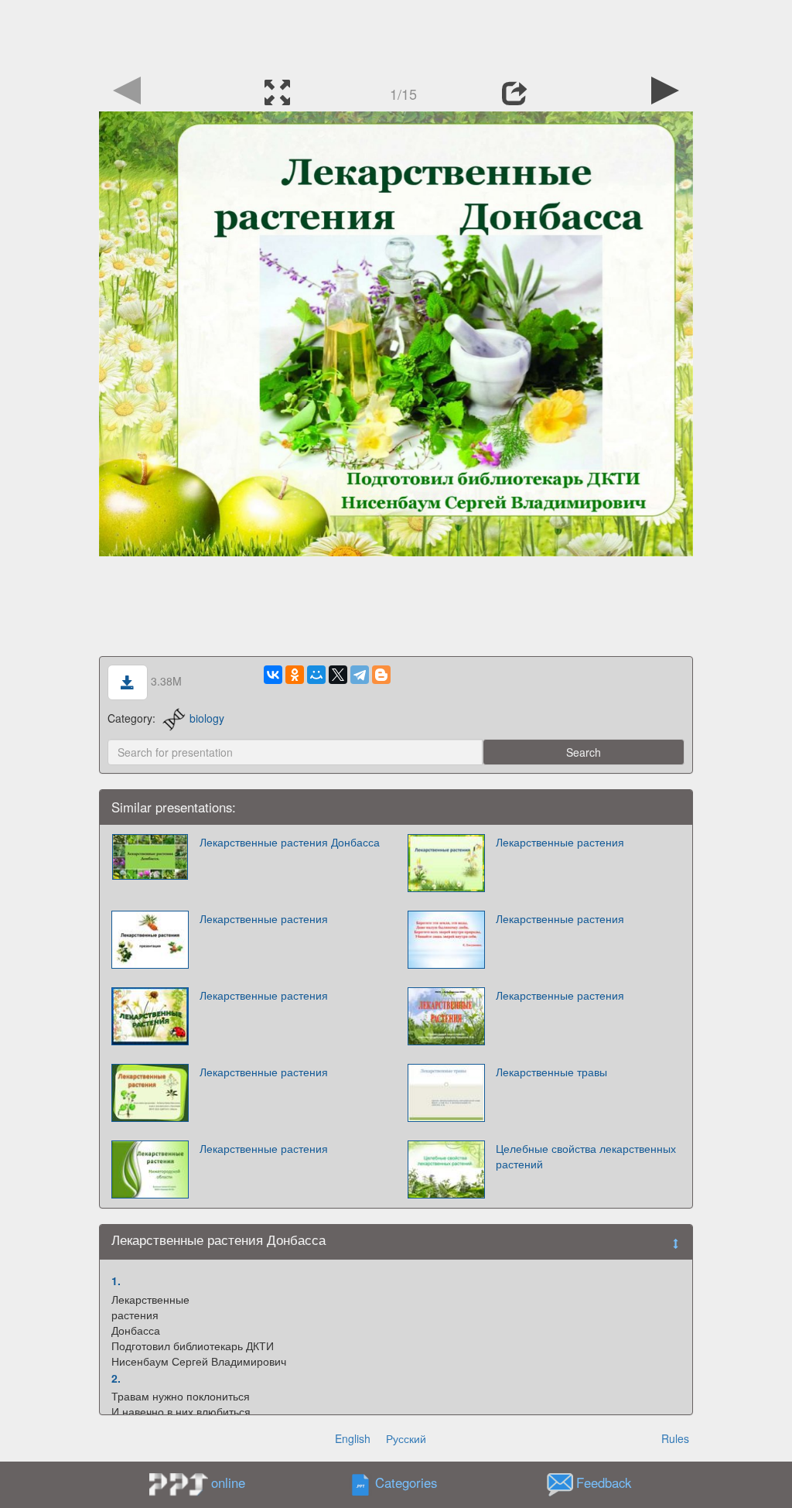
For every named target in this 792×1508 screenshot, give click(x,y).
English (352, 1438)
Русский (406, 1438)
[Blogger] (381, 674)
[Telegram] (359, 674)
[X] (338, 674)
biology (206, 718)
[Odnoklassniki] (294, 674)
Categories (406, 1483)
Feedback (603, 1483)
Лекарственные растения (560, 842)
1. (116, 1280)
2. (116, 1378)
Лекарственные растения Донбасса (290, 842)
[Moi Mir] (316, 674)
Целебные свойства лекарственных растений (586, 1155)
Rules (675, 1438)
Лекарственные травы (551, 1071)
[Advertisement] (396, 35)
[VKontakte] (273, 674)
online (228, 1482)
